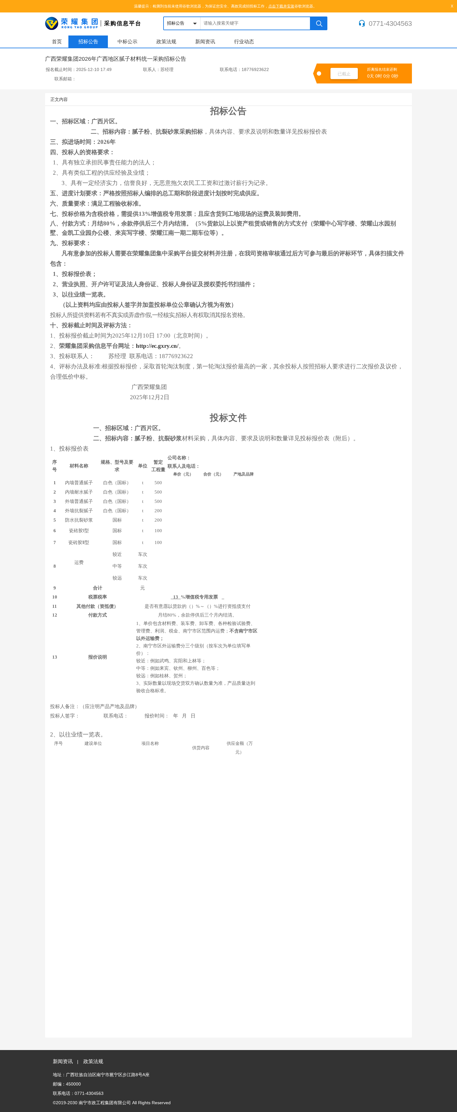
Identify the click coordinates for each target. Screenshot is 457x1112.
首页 (57, 41)
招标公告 (88, 41)
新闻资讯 (205, 41)
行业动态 (244, 41)
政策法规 (166, 41)
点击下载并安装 (281, 6)
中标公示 (127, 41)
